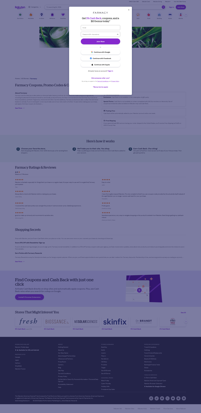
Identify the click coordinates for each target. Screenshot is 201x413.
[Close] (129, 10)
